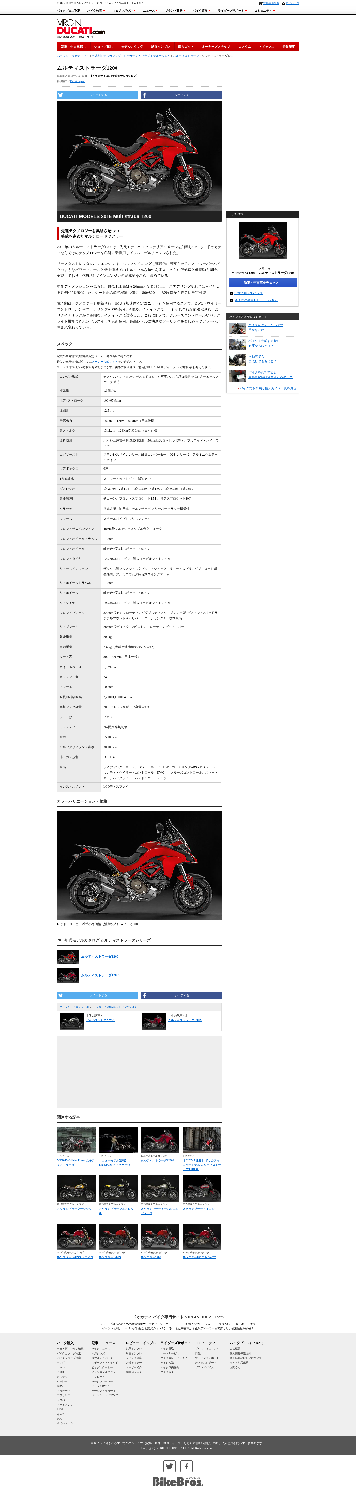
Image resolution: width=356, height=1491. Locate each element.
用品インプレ (134, 1353)
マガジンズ (98, 1353)
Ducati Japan (77, 81)
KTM (60, 1409)
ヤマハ (61, 1367)
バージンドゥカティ (104, 1390)
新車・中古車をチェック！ (263, 282)
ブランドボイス (204, 1367)
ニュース (149, 10)
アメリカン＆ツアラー (105, 1372)
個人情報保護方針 (240, 1353)
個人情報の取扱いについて (246, 1357)
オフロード (98, 1376)
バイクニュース (101, 1348)
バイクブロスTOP (68, 10)
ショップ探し (103, 46)
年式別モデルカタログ (106, 56)
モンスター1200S (110, 1257)
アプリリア (63, 1395)
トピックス (267, 46)
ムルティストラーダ (186, 56)
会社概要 (235, 1348)
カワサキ (62, 1376)
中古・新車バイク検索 (70, 1348)
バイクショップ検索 (69, 1357)
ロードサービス (170, 1353)
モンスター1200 (151, 1257)
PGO (59, 1418)
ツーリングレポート (207, 1357)
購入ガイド (186, 46)
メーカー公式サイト (105, 361)
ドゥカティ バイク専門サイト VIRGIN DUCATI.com (178, 1317)
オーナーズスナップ (216, 46)
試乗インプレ (160, 46)
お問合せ (235, 1367)
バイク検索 (94, 10)
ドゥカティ (63, 1390)
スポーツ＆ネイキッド (105, 1362)
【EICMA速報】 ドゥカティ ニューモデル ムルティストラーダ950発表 (202, 1165)
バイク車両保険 (170, 1367)
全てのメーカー (66, 1423)
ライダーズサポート (231, 10)
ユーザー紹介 (134, 1367)
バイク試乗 (167, 1372)
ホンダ (61, 1362)
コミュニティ (263, 10)
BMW (60, 1386)
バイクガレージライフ (174, 1357)
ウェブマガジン (122, 10)
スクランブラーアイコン (199, 1209)
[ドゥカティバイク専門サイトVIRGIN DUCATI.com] (81, 28)
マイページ (292, 3)
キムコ (61, 1414)
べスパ (61, 1400)
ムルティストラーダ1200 (99, 956)
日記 (198, 1353)
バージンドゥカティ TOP (74, 1006)
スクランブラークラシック (74, 1209)
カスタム (245, 46)
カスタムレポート (206, 1362)
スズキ (61, 1372)
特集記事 (289, 46)
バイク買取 (200, 10)
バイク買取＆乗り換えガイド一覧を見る (268, 388)
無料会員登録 (271, 3)
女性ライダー (134, 1362)
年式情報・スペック (248, 293)
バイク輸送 (167, 1362)
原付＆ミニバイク (102, 1357)
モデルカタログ (132, 46)
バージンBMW (100, 1386)
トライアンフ (65, 1404)
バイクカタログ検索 (69, 1353)
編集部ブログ (134, 1372)
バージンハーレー (102, 1381)
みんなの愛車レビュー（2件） (256, 300)
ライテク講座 (134, 1357)
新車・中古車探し (73, 46)
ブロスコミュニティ (207, 1348)
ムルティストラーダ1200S (100, 975)
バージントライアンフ (105, 1395)
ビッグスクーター (102, 1367)
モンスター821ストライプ (199, 1257)
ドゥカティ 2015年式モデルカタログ (115, 1006)
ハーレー (62, 1381)
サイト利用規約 (239, 1362)
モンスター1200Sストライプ (75, 1257)
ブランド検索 (174, 10)
